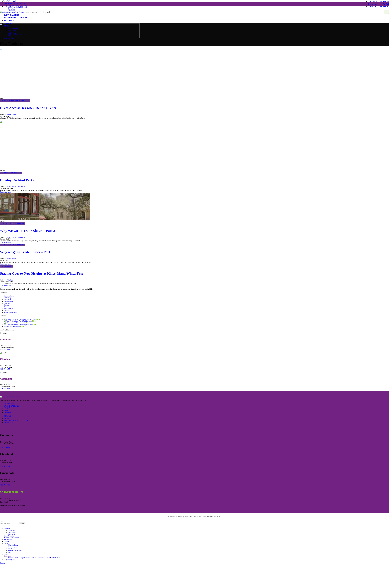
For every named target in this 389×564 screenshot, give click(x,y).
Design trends (8, 301)
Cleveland (11, 532)
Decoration (5, 100)
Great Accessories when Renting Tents (28, 108)
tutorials (6, 310)
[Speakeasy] (8, 326)
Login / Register (9, 559)
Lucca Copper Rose (25, 325)
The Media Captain (214, 516)
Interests (6, 305)
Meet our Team (9, 307)
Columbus (11, 9)
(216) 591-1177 (5, 466)
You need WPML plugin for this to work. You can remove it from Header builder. (34, 558)
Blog (9, 36)
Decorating (5, 173)
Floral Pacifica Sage (25, 321)
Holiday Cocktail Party (17, 180)
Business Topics (6, 223)
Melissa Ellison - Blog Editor (16, 186)
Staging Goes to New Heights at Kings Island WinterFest (41, 273)
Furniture (14, 100)
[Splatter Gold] (9, 323)
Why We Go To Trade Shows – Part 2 (27, 231)
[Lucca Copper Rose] (11, 325)
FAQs (10, 32)
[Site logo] (12, 12)
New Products (24, 100)
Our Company (12, 30)
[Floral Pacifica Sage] (11, 321)
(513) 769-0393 (5, 485)
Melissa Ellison (11, 114)
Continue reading (5, 120)
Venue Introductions (10, 312)
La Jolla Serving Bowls (28, 319)
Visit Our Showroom (14, 34)
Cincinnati (11, 534)
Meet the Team (13, 28)
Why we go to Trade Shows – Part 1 (26, 252)
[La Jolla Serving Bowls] (12, 319)
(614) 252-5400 (5, 447)
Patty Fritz (10, 280)
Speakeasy (16, 326)
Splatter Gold (19, 323)
